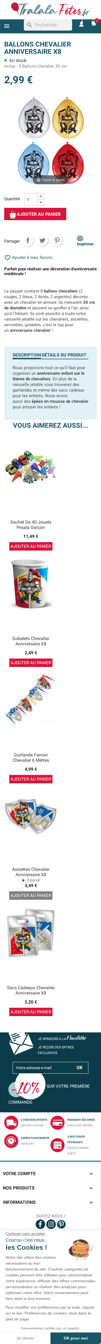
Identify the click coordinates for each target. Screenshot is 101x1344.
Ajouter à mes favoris (28, 257)
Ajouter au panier (38, 214)
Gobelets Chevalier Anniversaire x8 (30, 641)
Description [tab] (27, 355)
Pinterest (57, 240)
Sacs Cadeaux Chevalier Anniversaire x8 (31, 990)
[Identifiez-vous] (81, 22)
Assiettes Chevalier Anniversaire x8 (30, 872)
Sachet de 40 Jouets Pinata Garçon (30, 524)
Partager (27, 240)
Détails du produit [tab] (64, 355)
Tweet (42, 240)
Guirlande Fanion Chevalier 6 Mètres (31, 757)
